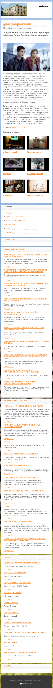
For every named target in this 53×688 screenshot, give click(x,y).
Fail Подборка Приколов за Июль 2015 (20, 652)
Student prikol (10, 643)
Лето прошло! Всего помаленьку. (18, 522)
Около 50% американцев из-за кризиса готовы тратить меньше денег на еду (25, 539)
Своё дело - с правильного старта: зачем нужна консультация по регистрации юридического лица (25, 356)
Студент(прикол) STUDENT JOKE (17, 583)
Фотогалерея (11, 224)
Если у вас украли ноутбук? (16, 466)
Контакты (9, 232)
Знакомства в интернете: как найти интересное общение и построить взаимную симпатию (25, 271)
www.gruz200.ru (18, 128)
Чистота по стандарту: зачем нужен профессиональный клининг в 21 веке (21, 371)
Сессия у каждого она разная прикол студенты (25, 633)
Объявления (9, 239)
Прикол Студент (11, 603)
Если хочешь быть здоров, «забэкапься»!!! (23, 491)
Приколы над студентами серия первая (22, 563)
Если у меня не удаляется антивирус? (21, 477)
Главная (9, 213)
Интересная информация (15, 221)
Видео (8, 228)
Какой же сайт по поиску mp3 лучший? (21, 454)
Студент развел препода (15, 573)
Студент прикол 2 (11, 613)
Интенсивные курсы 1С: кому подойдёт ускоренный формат (21, 313)
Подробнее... (9, 267)
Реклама (8, 666)
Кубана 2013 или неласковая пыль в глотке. (23, 406)
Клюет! (7, 442)
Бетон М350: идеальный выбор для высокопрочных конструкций (19, 383)
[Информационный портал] (14, 10)
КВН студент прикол (12, 593)
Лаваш (7, 506)
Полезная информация (14, 217)
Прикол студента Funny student (18, 623)
